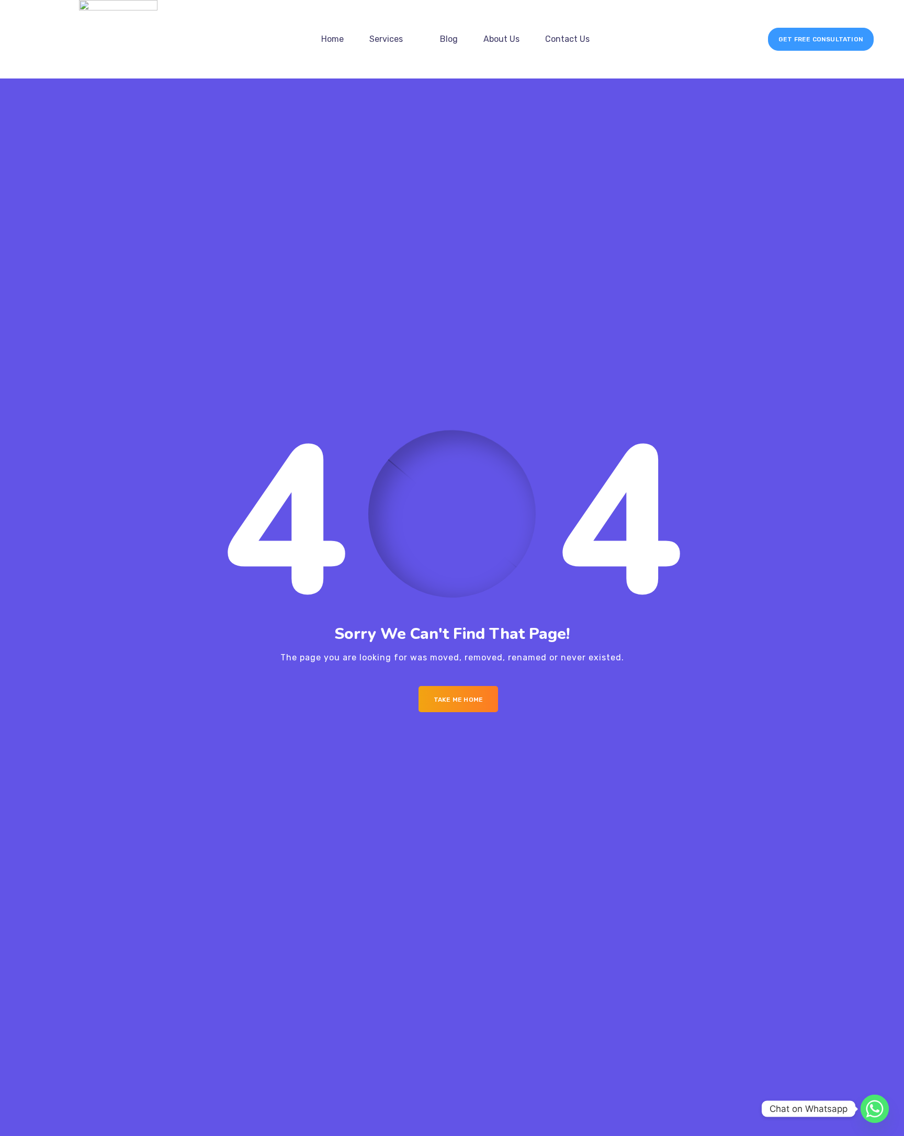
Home (332, 39)
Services (386, 39)
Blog (449, 39)
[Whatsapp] (875, 1109)
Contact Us (567, 39)
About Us (501, 39)
